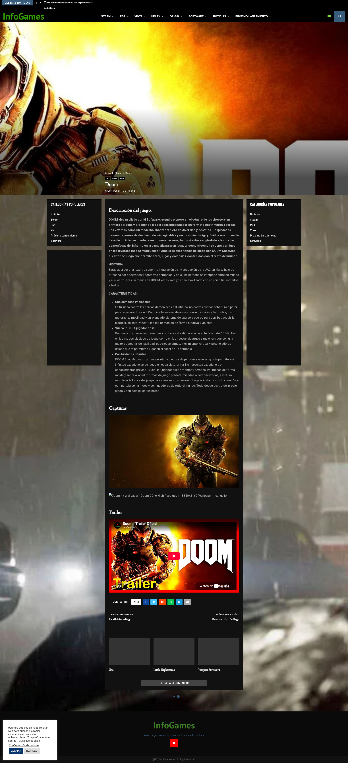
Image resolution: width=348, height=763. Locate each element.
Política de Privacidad (170, 735)
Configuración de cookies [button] (24, 745)
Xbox (138, 16)
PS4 (122, 16)
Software (196, 16)
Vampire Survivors (209, 670)
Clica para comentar (174, 683)
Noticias (219, 16)
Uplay (155, 16)
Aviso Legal (151, 735)
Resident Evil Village (225, 619)
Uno (111, 670)
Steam (106, 16)
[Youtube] (330, 16)
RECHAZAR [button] (32, 750)
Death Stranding (119, 619)
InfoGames (23, 16)
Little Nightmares (164, 670)
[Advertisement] (74, 307)
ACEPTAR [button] (16, 750)
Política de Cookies (193, 735)
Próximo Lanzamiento (251, 16)
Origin (174, 16)
